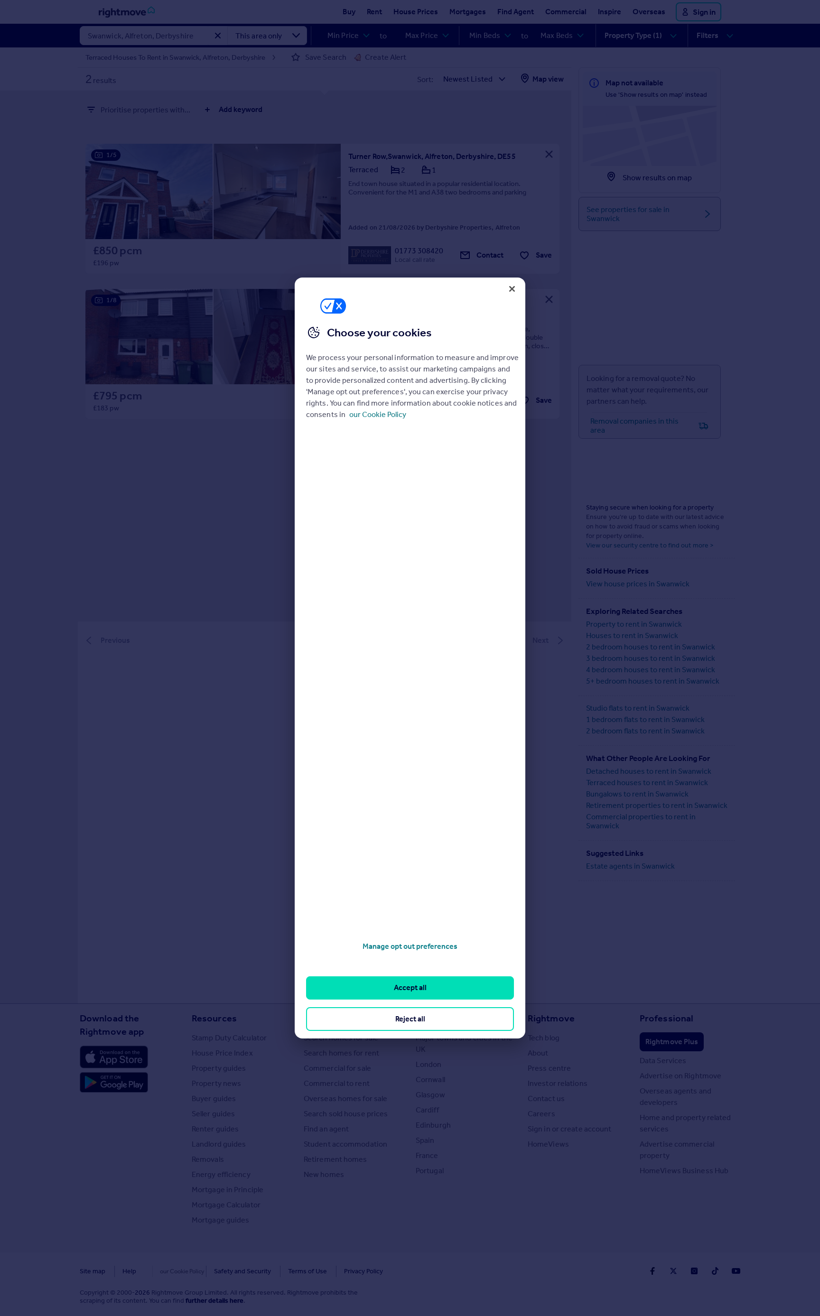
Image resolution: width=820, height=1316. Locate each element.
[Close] (512, 288)
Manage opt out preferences (410, 946)
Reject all (410, 1018)
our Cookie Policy (377, 414)
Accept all (410, 987)
